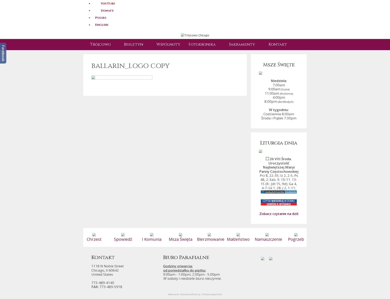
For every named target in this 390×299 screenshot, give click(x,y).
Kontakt (278, 44)
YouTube (108, 3)
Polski (100, 18)
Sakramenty (242, 44)
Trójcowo (100, 44)
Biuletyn (133, 44)
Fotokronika (202, 44)
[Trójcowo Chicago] (195, 35)
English (101, 25)
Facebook (3, 53)
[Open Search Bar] (297, 44)
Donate (107, 11)
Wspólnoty (168, 44)
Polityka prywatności (212, 294)
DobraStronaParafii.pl (190, 294)
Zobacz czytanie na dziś (278, 213)
